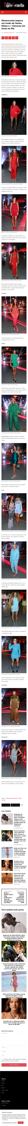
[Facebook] (2, 37)
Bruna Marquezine (11, 798)
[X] (9, 37)
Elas (2, 1085)
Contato (3, 1105)
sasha (3, 800)
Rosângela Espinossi (9, 32)
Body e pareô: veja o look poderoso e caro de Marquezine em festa (8, 897)
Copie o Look (4, 1090)
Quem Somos (4, 1103)
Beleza (3, 1087)
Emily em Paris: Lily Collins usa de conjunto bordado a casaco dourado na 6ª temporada (20, 852)
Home (3, 1080)
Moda (2, 1083)
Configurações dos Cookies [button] (9, 1122)
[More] (22, 805)
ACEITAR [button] (21, 1122)
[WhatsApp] (6, 37)
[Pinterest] (16, 37)
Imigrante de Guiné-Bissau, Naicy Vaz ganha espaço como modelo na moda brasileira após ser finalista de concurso (14, 937)
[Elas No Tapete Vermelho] (14, 5)
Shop (2, 1092)
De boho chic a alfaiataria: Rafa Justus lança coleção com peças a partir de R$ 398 (20, 865)
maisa (20, 798)
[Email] (13, 37)
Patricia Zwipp (17, 857)
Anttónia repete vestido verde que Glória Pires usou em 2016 (20, 897)
